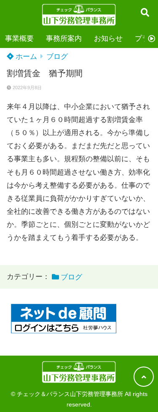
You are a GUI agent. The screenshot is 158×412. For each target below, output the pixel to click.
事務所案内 (64, 39)
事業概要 (19, 39)
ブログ (57, 57)
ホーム (25, 57)
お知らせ (108, 39)
